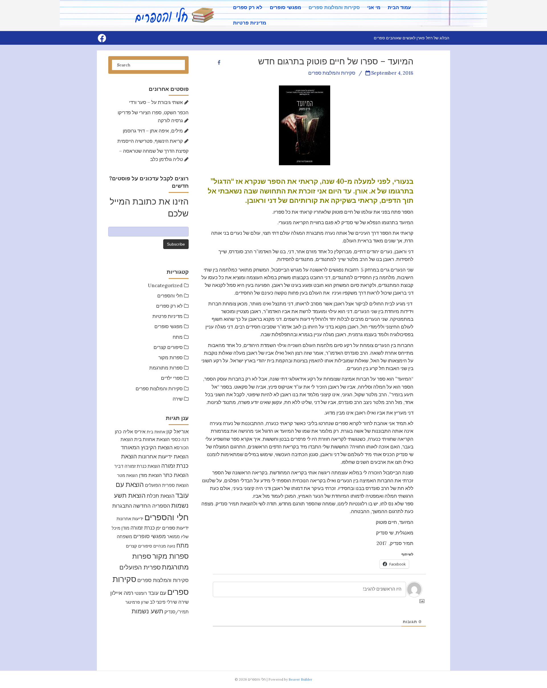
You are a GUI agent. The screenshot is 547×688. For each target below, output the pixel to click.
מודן (125, 528)
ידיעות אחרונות (130, 518)
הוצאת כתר (176, 474)
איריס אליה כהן (130, 431)
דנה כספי (180, 439)
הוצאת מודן (150, 475)
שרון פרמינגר (137, 602)
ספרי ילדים (172, 378)
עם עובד (157, 593)
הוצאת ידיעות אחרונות (163, 456)
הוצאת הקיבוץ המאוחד (147, 447)
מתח (178, 337)
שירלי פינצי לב (163, 602)
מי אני (373, 7)
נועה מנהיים (164, 546)
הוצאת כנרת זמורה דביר (137, 466)
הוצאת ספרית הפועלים (167, 485)
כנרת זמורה (142, 527)
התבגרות (122, 506)
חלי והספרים (170, 296)
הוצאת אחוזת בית (152, 439)
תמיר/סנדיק (176, 611)
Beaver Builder (300, 679)
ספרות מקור (170, 357)
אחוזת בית (156, 431)
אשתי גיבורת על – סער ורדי (156, 102)
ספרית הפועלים (140, 567)
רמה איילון (121, 592)
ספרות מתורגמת (166, 368)
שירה (178, 399)
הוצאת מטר (127, 475)
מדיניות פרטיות (249, 23)
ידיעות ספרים (175, 528)
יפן (158, 528)
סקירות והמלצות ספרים (334, 7)
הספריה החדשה (151, 505)
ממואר (173, 536)
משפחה (124, 536)
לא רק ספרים (247, 7)
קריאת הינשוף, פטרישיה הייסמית (150, 141)
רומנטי (140, 593)
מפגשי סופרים (285, 7)
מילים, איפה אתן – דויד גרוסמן (153, 131)
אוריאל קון (177, 431)
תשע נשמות (147, 611)
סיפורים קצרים (168, 347)
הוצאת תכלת (160, 496)
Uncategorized (165, 285)
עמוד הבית (399, 7)
